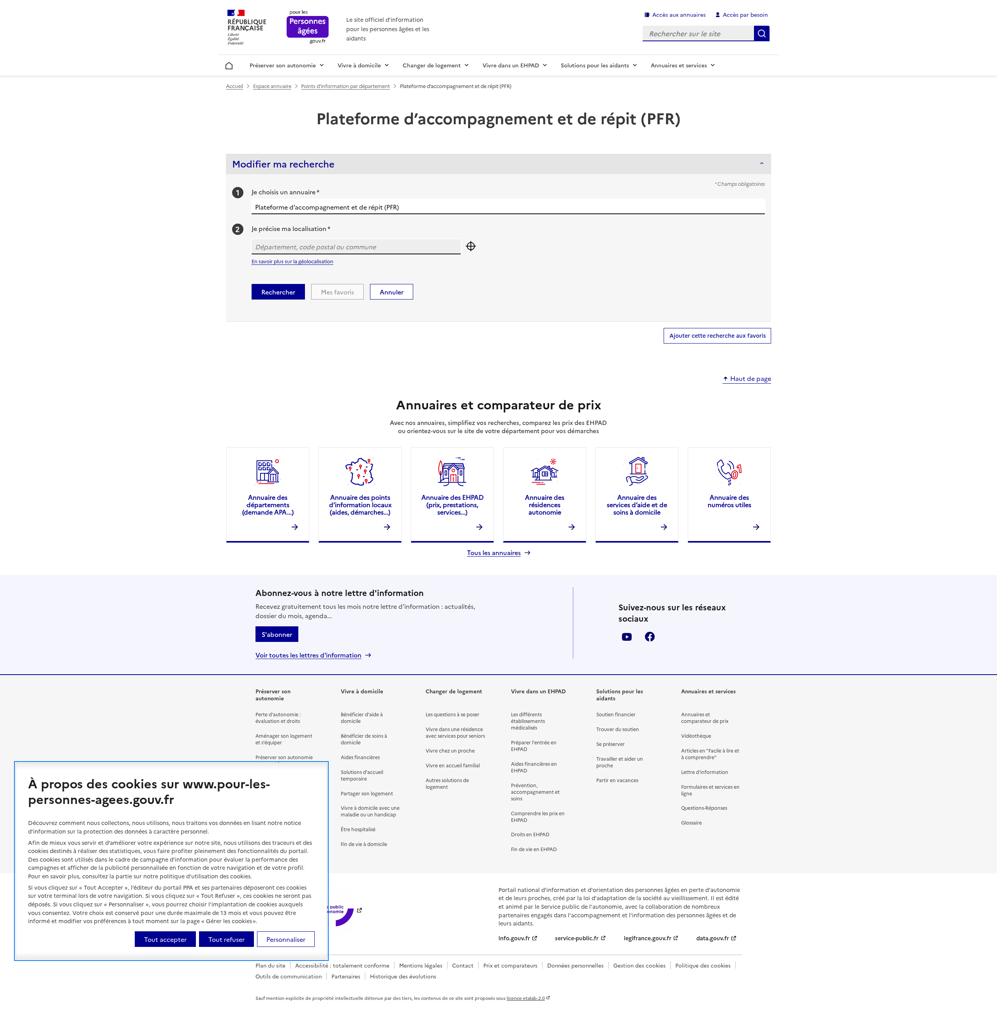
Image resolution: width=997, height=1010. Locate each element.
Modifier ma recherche (283, 163)
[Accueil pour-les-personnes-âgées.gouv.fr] (308, 27)
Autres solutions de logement (447, 783)
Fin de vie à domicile (364, 844)
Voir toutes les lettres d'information (308, 655)
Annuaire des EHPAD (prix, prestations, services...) (452, 504)
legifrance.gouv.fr (647, 938)
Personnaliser (285, 939)
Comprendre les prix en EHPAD (538, 816)
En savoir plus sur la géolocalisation (292, 261)
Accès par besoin (745, 14)
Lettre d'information (704, 772)
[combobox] (508, 206)
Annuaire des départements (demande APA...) (268, 504)
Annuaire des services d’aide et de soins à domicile (637, 504)
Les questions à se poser (452, 714)
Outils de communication (288, 976)
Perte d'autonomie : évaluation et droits (278, 717)
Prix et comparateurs (510, 965)
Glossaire (691, 822)
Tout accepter (165, 939)
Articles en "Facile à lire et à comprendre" (710, 753)
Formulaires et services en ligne (710, 790)
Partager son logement (367, 793)
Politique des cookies (703, 965)
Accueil (229, 64)
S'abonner (277, 634)
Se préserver (610, 743)
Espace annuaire (272, 86)
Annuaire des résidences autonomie (544, 504)
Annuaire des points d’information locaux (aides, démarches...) (360, 504)
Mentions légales (420, 965)
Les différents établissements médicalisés (528, 721)
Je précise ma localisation (291, 228)
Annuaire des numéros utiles (729, 501)
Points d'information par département (345, 86)
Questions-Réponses (704, 807)
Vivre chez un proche (450, 750)
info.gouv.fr (514, 938)
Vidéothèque (696, 735)
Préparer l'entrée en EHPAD (534, 745)
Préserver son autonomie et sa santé (284, 760)
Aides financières (360, 757)
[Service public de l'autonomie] (329, 910)
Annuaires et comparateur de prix (704, 717)
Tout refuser (226, 939)
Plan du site (270, 965)
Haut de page (750, 378)
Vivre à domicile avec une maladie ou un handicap (370, 811)
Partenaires (345, 976)
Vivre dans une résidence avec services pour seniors (455, 732)
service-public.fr (577, 938)
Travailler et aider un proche (619, 762)
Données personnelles (575, 965)
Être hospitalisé (358, 829)
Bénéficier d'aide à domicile (362, 717)
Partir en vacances (617, 780)
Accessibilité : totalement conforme (342, 965)
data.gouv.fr (712, 938)
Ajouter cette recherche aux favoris (717, 335)
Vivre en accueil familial (453, 765)
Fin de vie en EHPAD (534, 849)
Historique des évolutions (403, 976)
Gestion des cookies (639, 965)
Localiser (470, 246)
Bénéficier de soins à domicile (364, 739)
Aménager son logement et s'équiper (283, 739)
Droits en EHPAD (530, 834)
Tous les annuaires (494, 552)
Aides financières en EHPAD (534, 767)
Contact (463, 965)
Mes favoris (337, 291)
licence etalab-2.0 (526, 998)
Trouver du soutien (617, 729)
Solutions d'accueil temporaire (362, 775)
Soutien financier (616, 714)
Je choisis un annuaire (285, 191)
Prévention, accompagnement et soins (535, 792)
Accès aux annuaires (679, 14)
